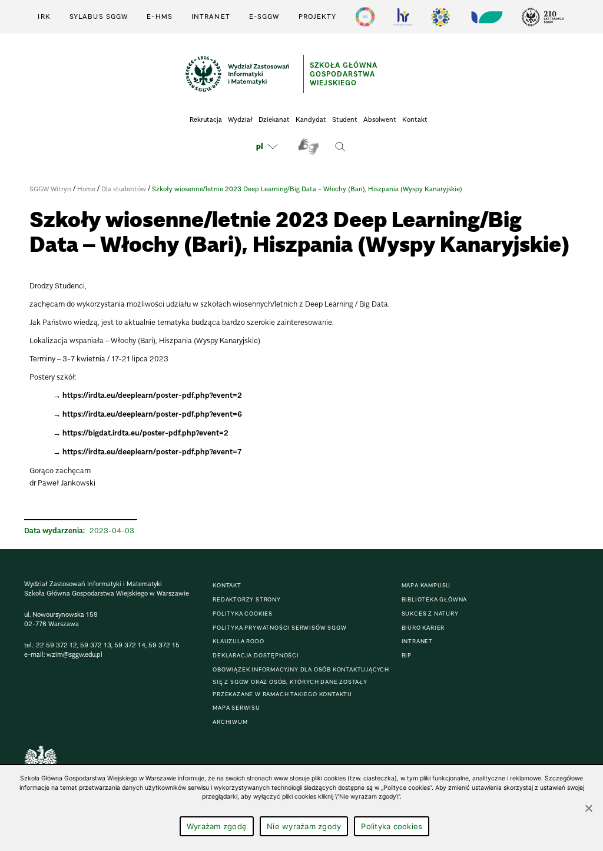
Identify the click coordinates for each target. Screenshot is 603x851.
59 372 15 (164, 645)
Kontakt (415, 119)
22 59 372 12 (56, 645)
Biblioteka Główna (435, 599)
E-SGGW (264, 16)
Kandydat (311, 119)
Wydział (240, 119)
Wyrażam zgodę (217, 826)
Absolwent (379, 119)
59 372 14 (129, 645)
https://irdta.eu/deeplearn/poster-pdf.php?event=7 (151, 451)
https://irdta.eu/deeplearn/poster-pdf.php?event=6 (152, 414)
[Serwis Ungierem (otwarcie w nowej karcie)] (486, 16)
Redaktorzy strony (247, 599)
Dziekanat (274, 119)
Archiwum (230, 722)
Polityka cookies (243, 613)
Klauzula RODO (238, 641)
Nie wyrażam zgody (304, 826)
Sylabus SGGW (98, 16)
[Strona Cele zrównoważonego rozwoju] (365, 16)
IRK (44, 16)
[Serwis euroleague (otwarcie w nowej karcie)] (440, 16)
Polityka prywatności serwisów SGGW (279, 627)
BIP (407, 655)
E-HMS (160, 16)
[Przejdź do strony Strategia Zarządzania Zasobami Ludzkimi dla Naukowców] (402, 16)
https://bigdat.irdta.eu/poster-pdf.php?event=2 (145, 432)
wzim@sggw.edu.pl (74, 654)
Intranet (210, 16)
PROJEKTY (318, 16)
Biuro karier (423, 627)
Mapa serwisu (236, 707)
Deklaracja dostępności (256, 655)
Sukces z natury (430, 613)
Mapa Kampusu (426, 585)
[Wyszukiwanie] (340, 146)
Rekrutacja (206, 119)
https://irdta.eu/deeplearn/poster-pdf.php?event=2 (152, 395)
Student (344, 119)
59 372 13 (95, 645)
